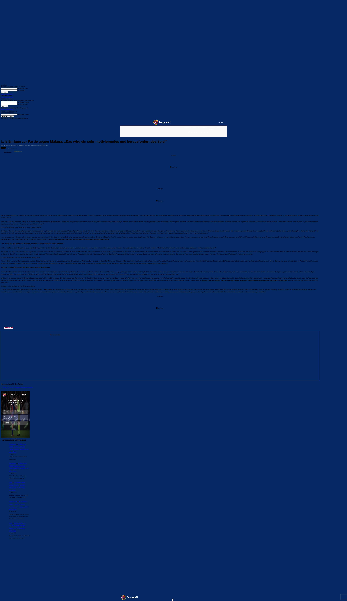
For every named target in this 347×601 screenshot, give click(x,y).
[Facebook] (206, 122)
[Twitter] (214, 122)
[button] (224, 135)
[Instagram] (210, 122)
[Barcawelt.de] (162, 122)
